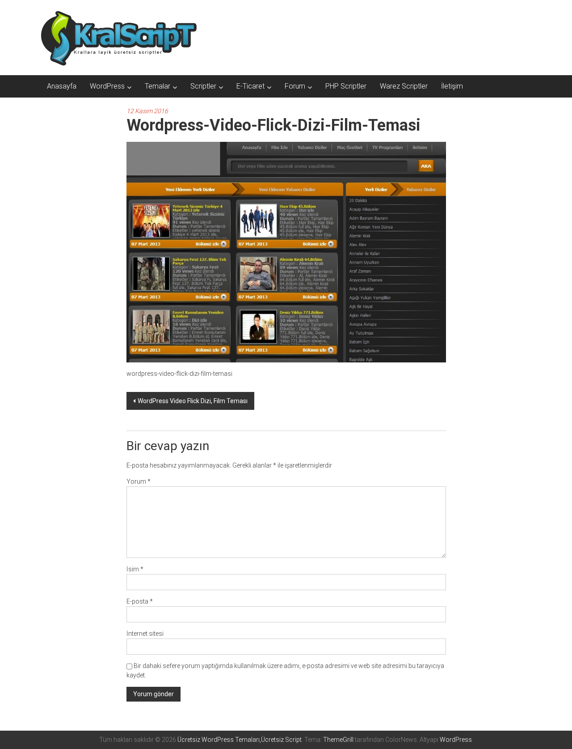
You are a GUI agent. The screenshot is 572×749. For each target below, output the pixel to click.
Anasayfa (61, 86)
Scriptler (203, 86)
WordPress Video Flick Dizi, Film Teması (193, 400)
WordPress (107, 86)
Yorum (138, 481)
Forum (295, 86)
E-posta (139, 601)
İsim (134, 569)
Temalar (157, 86)
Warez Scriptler (404, 86)
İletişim (452, 86)
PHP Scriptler (345, 86)
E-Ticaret (250, 86)
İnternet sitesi (145, 633)
